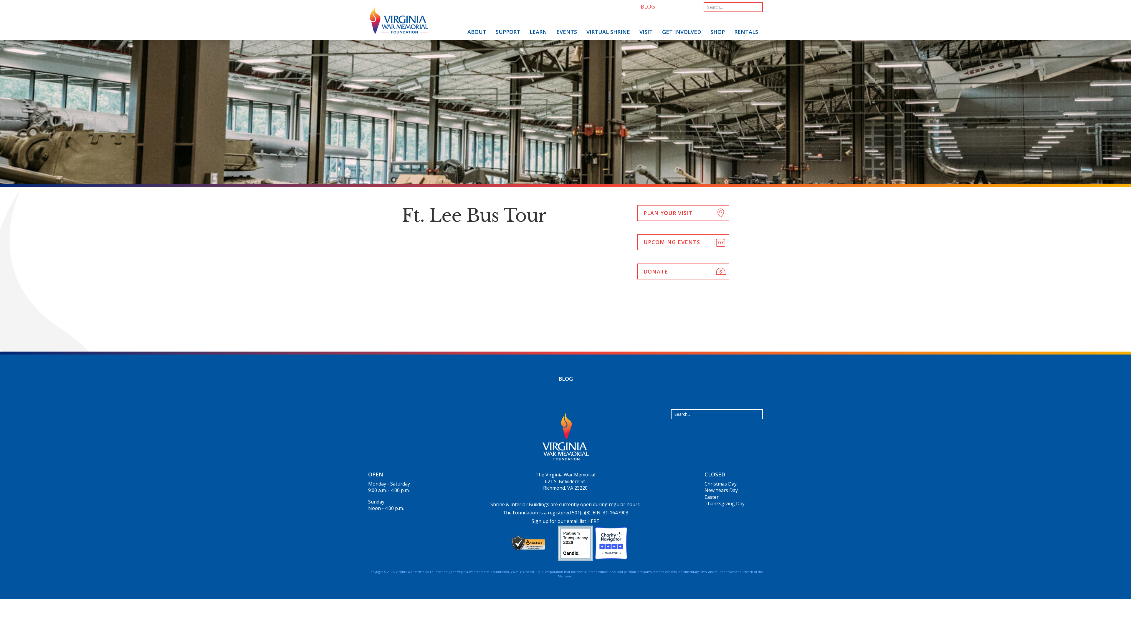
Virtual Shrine (608, 31)
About (476, 31)
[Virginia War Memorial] (399, 21)
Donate (656, 271)
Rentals (746, 31)
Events (566, 31)
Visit (646, 31)
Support (508, 31)
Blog (565, 378)
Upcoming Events (672, 242)
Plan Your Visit (668, 212)
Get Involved (681, 31)
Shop (717, 31)
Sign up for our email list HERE (565, 521)
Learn (538, 31)
